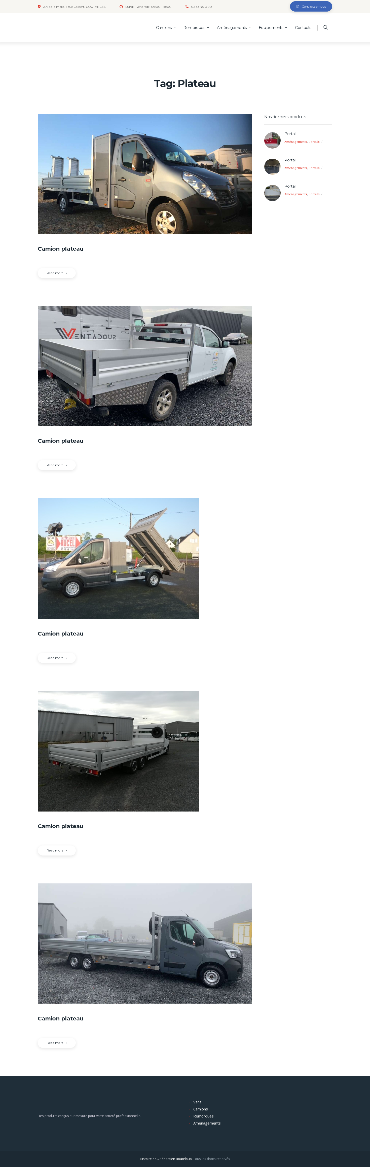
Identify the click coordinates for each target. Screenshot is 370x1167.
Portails (314, 142)
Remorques (203, 1115)
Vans (197, 1101)
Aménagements (295, 142)
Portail (290, 133)
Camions (200, 1108)
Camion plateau (61, 248)
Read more (55, 273)
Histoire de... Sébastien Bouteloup (166, 1158)
